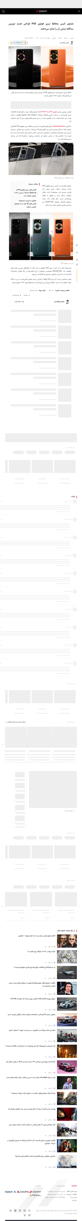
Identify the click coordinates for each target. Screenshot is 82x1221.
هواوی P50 (53, 112)
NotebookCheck (59, 126)
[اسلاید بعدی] (2, 744)
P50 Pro (45, 112)
